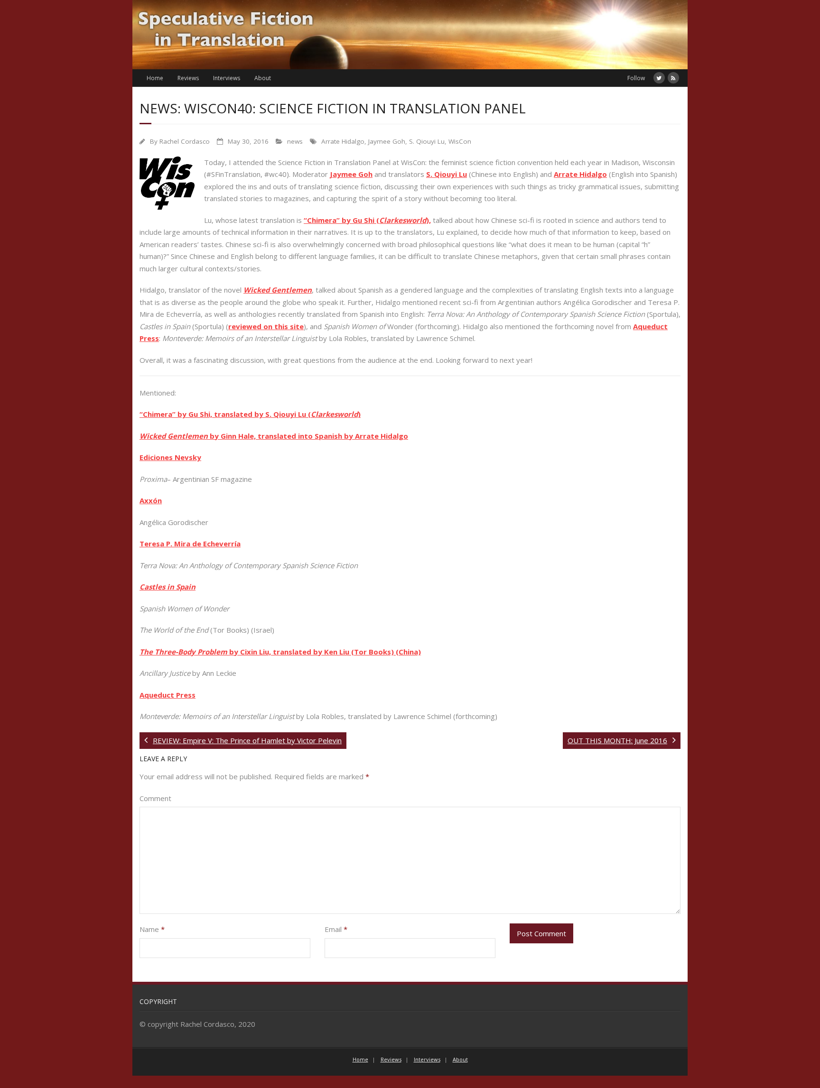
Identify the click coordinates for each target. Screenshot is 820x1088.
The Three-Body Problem (183, 651)
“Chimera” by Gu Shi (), (367, 220)
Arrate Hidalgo (342, 141)
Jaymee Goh (386, 141)
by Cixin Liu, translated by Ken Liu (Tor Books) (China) (324, 651)
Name (152, 929)
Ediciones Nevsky (170, 457)
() (333, 414)
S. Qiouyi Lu (427, 141)
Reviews (188, 78)
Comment (155, 798)
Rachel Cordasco (184, 141)
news (295, 141)
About (262, 78)
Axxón (151, 500)
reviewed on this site (266, 326)
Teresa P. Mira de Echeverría (190, 543)
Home (155, 78)
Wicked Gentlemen (277, 290)
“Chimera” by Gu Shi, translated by (202, 414)
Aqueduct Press (168, 695)
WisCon (459, 141)
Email (336, 929)
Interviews (226, 78)
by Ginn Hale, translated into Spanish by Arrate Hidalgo (308, 436)
